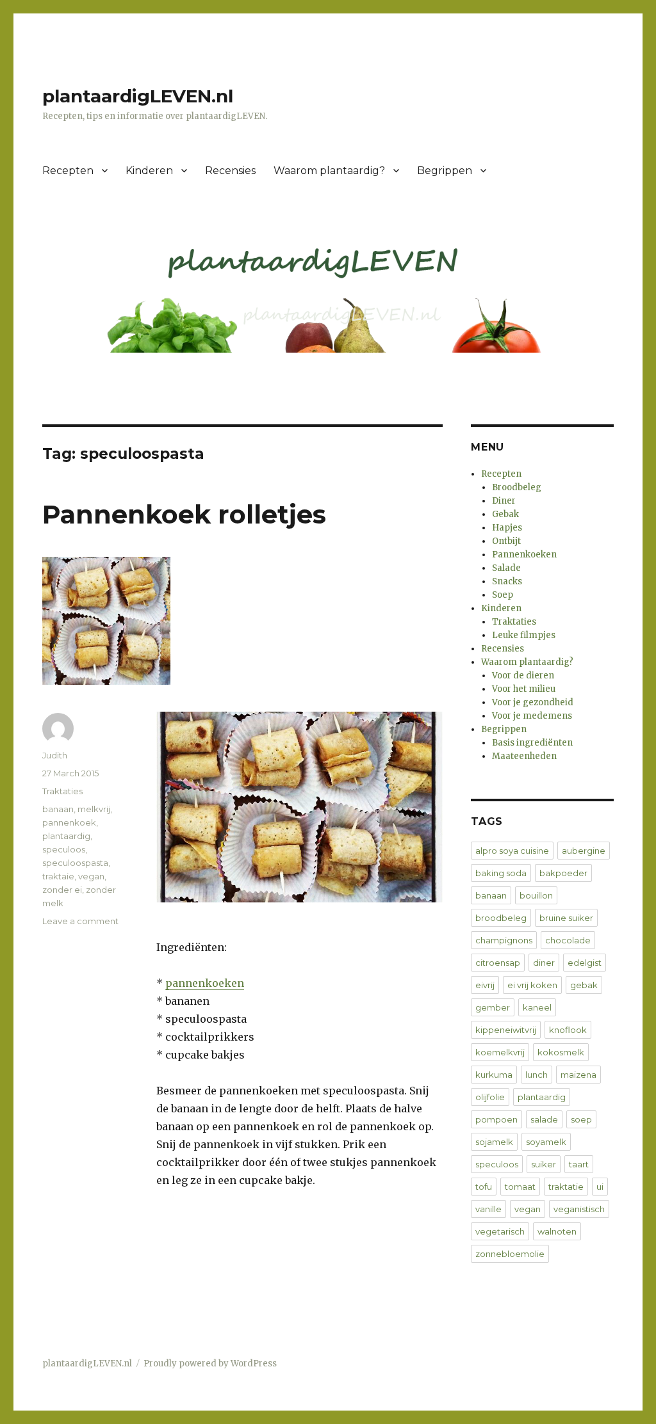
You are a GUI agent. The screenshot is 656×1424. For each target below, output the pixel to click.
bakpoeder (563, 873)
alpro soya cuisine (512, 850)
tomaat (520, 1186)
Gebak (505, 514)
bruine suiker (566, 918)
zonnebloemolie (510, 1254)
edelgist (585, 962)
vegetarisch (500, 1231)
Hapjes (507, 527)
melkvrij (94, 809)
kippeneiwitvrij (505, 1030)
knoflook (568, 1030)
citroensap (497, 962)
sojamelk (494, 1142)
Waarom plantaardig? (329, 170)
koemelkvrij (500, 1052)
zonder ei (62, 889)
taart (579, 1164)
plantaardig (66, 836)
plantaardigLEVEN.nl (137, 96)
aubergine (583, 850)
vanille (488, 1209)
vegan (91, 876)
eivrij (485, 985)
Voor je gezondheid (532, 702)
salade (544, 1119)
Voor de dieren (523, 675)
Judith (54, 755)
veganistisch (579, 1209)
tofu (483, 1186)
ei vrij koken (532, 985)
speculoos (63, 849)
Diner (504, 500)
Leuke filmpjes (523, 635)
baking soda (501, 873)
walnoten (557, 1231)
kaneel (537, 1007)
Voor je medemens (532, 715)
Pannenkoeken (524, 554)
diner (544, 962)
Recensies (230, 170)
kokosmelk (560, 1052)
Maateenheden (524, 756)
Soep (502, 594)
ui (599, 1186)
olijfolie (490, 1097)
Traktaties (62, 791)
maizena (578, 1074)
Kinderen (149, 170)
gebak (584, 985)
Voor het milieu (523, 689)
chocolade (568, 940)
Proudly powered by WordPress (210, 1363)
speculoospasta (75, 863)
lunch (536, 1074)
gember (492, 1007)
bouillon (536, 895)
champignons (503, 940)
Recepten (68, 170)
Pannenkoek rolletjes (184, 514)
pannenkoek (69, 822)
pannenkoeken (204, 983)
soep (581, 1119)
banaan (58, 809)
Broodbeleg (516, 487)
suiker (543, 1164)
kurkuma (493, 1074)
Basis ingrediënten (532, 742)
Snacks (507, 581)
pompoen (496, 1119)
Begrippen (444, 170)
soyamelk (546, 1142)
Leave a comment (80, 921)
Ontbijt (506, 541)
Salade (506, 568)
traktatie (566, 1186)
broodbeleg (501, 918)
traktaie (58, 876)
